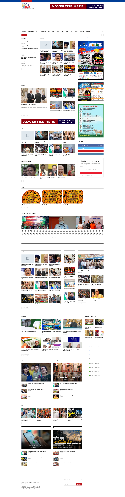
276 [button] (59, 237)
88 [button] (72, 231)
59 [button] (28, 231)
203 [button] (82, 234)
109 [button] (22, 233)
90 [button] (75, 231)
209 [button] (91, 234)
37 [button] (76, 230)
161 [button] (100, 233)
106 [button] (99, 231)
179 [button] (46, 234)
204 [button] (84, 234)
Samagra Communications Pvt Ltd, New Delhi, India (36, 494)
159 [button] (97, 233)
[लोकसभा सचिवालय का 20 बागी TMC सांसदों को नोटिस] (45, 45)
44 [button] (87, 230)
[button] (22, 227)
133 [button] (58, 233)
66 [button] (39, 231)
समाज (62, 31)
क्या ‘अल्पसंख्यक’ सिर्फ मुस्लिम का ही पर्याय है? (27, 45)
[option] (48, 172)
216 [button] (102, 234)
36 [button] (75, 230)
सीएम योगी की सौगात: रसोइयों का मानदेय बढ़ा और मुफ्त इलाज (67, 395)
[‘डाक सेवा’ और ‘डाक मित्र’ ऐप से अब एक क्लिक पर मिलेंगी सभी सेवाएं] (27, 148)
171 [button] (34, 234)
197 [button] (73, 234)
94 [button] (81, 231)
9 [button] (34, 230)
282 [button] (68, 237)
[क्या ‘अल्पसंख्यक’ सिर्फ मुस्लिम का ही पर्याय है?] (56, 464)
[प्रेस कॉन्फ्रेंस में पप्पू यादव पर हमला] (48, 170)
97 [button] (85, 231)
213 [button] (97, 234)
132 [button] (57, 233)
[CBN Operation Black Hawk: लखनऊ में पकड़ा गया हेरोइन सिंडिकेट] (97, 279)
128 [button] (51, 233)
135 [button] (61, 233)
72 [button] (48, 231)
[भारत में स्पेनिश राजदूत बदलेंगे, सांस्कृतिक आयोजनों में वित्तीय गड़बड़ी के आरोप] (99, 322)
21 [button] (52, 230)
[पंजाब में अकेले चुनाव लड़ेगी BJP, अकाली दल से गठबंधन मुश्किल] (69, 45)
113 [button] (28, 233)
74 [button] (51, 231)
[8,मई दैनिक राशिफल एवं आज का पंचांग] (52, 196)
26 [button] (60, 230)
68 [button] (42, 231)
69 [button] (43, 231)
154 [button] (90, 233)
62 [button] (33, 231)
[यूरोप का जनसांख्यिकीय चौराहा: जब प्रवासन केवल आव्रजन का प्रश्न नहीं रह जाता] (27, 298)
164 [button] (24, 234)
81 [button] (61, 231)
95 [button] (82, 231)
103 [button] (94, 231)
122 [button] (42, 233)
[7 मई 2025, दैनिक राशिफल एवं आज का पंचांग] (73, 196)
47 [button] (91, 230)
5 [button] (28, 230)
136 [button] (63, 233)
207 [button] (88, 234)
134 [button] (60, 233)
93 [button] (79, 231)
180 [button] (48, 234)
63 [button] (34, 231)
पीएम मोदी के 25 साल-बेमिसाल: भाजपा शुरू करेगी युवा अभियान (29, 41)
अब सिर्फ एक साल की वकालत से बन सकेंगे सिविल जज (66, 389)
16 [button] (45, 230)
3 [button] (25, 230)
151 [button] (85, 233)
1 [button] (22, 230)
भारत (36, 31)
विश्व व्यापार (88, 31)
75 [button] (52, 231)
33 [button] (70, 230)
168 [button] (30, 234)
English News (43, 31)
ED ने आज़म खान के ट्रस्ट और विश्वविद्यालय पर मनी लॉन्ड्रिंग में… (36, 389)
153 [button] (88, 233)
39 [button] (79, 230)
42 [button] (84, 230)
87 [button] (70, 231)
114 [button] (30, 233)
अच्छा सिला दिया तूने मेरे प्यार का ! (25, 61)
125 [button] (46, 233)
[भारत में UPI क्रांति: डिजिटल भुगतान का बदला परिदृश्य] (57, 45)
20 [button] (51, 230)
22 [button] (54, 230)
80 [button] (60, 231)
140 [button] (69, 233)
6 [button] (30, 230)
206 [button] (87, 234)
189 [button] (61, 234)
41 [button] (82, 230)
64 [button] (36, 231)
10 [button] (36, 230)
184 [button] (54, 234)
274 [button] (56, 237)
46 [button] (90, 230)
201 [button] (79, 234)
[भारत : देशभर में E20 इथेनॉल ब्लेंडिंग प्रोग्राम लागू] (31, 324)
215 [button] (100, 234)
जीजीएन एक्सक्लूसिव (31, 31)
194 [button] (69, 234)
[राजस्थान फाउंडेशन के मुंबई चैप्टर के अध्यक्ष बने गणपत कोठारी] (99, 333)
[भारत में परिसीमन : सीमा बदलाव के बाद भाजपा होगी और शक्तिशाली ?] (44, 413)
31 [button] (67, 230)
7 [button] (31, 230)
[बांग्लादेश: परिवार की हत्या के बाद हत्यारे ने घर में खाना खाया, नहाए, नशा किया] (69, 105)
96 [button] (84, 231)
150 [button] (84, 233)
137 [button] (64, 233)
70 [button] (45, 231)
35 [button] (73, 230)
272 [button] (53, 237)
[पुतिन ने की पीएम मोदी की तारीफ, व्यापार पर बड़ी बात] (45, 69)
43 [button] (85, 230)
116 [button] (33, 233)
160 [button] (99, 233)
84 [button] (66, 231)
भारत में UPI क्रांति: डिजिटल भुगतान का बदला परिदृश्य (36, 445)
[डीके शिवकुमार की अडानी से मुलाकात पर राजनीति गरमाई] (45, 57)
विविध (71, 31)
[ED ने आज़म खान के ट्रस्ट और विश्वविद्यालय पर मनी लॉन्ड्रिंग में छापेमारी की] (24, 391)
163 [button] (22, 234)
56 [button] (24, 231)
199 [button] (76, 234)
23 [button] (55, 230)
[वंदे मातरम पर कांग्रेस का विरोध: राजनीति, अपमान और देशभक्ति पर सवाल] (60, 413)
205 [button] (85, 234)
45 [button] (88, 230)
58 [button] (27, 231)
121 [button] (40, 233)
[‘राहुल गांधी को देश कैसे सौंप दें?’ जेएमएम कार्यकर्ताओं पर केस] (57, 69)
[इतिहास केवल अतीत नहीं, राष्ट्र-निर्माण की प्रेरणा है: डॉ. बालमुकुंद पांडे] (69, 283)
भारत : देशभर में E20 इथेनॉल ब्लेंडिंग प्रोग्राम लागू (28, 331)
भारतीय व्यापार (82, 31)
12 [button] (39, 230)
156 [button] (93, 233)
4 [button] (27, 230)
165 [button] (25, 234)
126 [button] (48, 233)
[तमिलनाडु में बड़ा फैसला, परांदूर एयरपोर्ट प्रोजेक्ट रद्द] (41, 148)
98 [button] (87, 231)
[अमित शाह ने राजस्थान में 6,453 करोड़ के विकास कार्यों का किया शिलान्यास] (24, 397)
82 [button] (63, 231)
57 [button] (25, 231)
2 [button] (24, 230)
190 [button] (63, 234)
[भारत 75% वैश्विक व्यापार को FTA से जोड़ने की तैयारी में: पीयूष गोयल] (69, 92)
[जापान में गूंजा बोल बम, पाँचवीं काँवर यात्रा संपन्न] (69, 69)
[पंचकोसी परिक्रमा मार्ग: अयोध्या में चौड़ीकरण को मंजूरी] (84, 293)
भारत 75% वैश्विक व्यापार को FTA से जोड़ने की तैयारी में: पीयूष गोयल (68, 383)
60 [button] (30, 231)
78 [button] (57, 231)
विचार (58, 31)
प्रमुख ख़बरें (24, 31)
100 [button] (90, 231)
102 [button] (93, 231)
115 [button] (31, 233)
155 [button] (91, 233)
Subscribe (91, 173)
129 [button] (52, 233)
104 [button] (96, 231)
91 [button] (76, 231)
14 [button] (42, 230)
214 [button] (99, 234)
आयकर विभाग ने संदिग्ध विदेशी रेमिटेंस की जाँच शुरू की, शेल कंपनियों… (36, 457)
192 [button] (66, 234)
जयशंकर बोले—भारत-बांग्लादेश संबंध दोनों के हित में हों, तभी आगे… (36, 383)
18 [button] (48, 230)
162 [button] (102, 233)
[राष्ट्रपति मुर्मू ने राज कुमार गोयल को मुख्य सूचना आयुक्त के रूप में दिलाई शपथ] (89, 333)
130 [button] (54, 233)
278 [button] (62, 237)
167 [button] (28, 234)
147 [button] (79, 233)
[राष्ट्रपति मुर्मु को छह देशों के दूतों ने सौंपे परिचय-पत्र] (69, 135)
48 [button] (93, 230)
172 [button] (36, 234)
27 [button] (61, 230)
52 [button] (99, 230)
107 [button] (100, 231)
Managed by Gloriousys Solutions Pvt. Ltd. (96, 494)
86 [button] (69, 231)
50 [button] (96, 230)
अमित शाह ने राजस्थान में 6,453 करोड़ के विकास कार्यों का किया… (36, 395)
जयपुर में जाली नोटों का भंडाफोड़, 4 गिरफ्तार (84, 270)
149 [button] (82, 233)
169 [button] (31, 234)
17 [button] (46, 230)
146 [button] (78, 233)
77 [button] (55, 231)
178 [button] (45, 234)
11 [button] (37, 230)
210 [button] (93, 234)
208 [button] (90, 234)
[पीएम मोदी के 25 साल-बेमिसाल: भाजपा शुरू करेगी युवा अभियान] (41, 298)
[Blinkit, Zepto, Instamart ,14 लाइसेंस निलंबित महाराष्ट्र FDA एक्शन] (30, 170)
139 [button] (67, 233)
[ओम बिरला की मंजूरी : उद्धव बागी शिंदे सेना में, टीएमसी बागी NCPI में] (66, 170)
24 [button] (57, 230)
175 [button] (40, 234)
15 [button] (43, 230)
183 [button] (52, 234)
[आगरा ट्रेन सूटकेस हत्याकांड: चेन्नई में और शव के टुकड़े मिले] (56, 105)
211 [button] (94, 234)
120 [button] (39, 233)
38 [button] (78, 230)
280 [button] (65, 237)
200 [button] (78, 234)
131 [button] (55, 233)
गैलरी (67, 31)
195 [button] (70, 234)
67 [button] (40, 231)
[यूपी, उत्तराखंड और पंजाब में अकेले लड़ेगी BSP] (57, 57)
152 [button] (87, 233)
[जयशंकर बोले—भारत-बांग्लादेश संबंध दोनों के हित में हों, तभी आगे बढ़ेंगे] (55, 298)
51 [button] (97, 230)
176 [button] (42, 234)
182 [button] (51, 234)
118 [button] (36, 233)
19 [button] (49, 230)
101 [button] (91, 231)
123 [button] (43, 233)
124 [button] (45, 233)
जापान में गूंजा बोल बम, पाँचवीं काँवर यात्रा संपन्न (36, 34)
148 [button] (81, 233)
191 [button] (64, 234)
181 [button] (49, 234)
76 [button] (54, 231)
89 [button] (73, 231)
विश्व (48, 31)
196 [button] (72, 234)
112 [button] (27, 233)
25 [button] (58, 230)
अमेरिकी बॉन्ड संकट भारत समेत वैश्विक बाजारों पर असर (28, 65)
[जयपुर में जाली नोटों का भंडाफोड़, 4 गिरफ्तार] (69, 57)
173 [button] (37, 234)
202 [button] (81, 234)
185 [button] (55, 234)
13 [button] (40, 230)
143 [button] (73, 233)
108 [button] (102, 231)
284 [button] (71, 237)
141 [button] (70, 233)
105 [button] (97, 231)
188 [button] (60, 234)
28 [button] (63, 230)
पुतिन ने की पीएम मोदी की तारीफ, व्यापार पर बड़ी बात (28, 104)
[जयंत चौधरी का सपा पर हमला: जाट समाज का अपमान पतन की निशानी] (28, 413)
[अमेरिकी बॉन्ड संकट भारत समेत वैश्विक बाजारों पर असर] (24, 464)
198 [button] (75, 234)
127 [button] (49, 233)
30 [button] (66, 230)
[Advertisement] (62, 20)
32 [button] (69, 230)
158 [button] (96, 233)
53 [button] (100, 230)
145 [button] (76, 233)
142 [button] (72, 233)
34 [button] (72, 230)
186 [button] (57, 234)
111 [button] (25, 233)
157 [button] (94, 233)
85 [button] (67, 231)
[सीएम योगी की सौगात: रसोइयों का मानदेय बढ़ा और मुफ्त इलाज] (97, 293)
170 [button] (33, 234)
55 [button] (22, 231)
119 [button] (37, 233)
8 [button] (33, 230)
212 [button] (96, 234)
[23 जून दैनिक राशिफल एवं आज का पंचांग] (31, 196)
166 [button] (27, 234)
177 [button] (43, 234)
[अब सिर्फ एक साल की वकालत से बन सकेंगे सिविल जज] (56, 391)
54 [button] (102, 230)
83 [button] (64, 231)
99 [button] (88, 231)
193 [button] (67, 234)
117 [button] (34, 233)
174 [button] (39, 234)
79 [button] (58, 231)
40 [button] (81, 230)
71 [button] (46, 231)
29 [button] (64, 230)
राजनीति (53, 31)
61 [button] (31, 231)
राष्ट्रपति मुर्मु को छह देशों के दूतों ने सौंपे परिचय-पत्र (67, 377)
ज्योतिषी (76, 31)
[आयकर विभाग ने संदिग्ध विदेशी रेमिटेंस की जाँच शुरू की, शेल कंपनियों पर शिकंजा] (75, 413)
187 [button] (58, 234)
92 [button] (78, 231)
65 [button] (37, 231)
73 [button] (49, 231)
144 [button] (75, 233)
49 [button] (94, 230)
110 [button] (24, 233)
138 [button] (66, 233)
